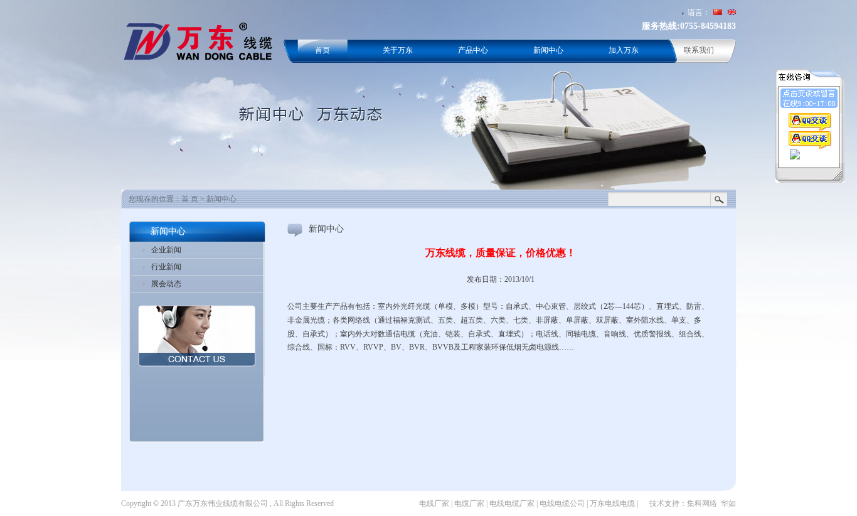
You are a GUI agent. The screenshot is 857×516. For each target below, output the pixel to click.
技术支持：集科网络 (683, 503)
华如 (728, 503)
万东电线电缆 (612, 503)
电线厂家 (434, 503)
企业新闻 (166, 249)
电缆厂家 (469, 503)
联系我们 (699, 50)
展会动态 (166, 283)
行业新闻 (166, 266)
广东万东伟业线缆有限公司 (223, 503)
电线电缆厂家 (512, 503)
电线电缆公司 (562, 503)
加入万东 (624, 50)
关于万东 (398, 50)
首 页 (189, 199)
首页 (322, 50)
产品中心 (473, 50)
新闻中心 (548, 50)
